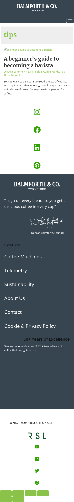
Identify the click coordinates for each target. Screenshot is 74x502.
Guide (55, 71)
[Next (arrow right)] (18, 499)
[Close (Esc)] (43, 493)
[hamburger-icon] (70, 20)
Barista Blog (35, 71)
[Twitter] (37, 470)
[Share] (30, 493)
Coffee (47, 71)
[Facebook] (37, 130)
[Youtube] (37, 446)
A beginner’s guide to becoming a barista (31, 62)
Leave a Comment (14, 71)
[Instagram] (37, 112)
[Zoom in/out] (6, 493)
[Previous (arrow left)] (6, 499)
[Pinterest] (37, 165)
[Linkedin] (37, 147)
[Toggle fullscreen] (18, 493)
